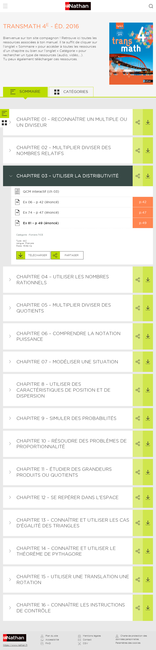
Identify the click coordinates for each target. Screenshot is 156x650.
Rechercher (151, 6)
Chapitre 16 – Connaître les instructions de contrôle (70, 607)
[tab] (4, 113)
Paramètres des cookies (128, 643)
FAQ (48, 643)
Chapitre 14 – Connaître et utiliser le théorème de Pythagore (66, 551)
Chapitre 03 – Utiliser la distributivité (67, 175)
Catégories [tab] (75, 92)
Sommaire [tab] (29, 91)
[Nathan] (16, 637)
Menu (5, 7)
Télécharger (148, 122)
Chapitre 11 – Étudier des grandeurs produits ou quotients (64, 472)
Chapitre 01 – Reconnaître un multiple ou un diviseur (71, 122)
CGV (85, 643)
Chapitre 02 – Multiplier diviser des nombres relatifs (63, 150)
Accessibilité (52, 639)
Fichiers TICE (36, 235)
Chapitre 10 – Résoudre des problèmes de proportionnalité (71, 443)
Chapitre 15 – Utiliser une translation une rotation (72, 579)
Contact (87, 639)
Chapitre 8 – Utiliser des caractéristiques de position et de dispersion (63, 390)
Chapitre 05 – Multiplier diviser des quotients (63, 308)
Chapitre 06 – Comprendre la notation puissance (68, 336)
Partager (138, 122)
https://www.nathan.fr (15, 645)
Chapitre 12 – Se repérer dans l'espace (67, 497)
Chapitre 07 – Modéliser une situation (67, 361)
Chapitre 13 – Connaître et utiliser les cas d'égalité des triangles (72, 523)
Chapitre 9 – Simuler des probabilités (66, 418)
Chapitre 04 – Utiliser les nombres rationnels (62, 279)
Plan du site (52, 636)
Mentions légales (92, 636)
